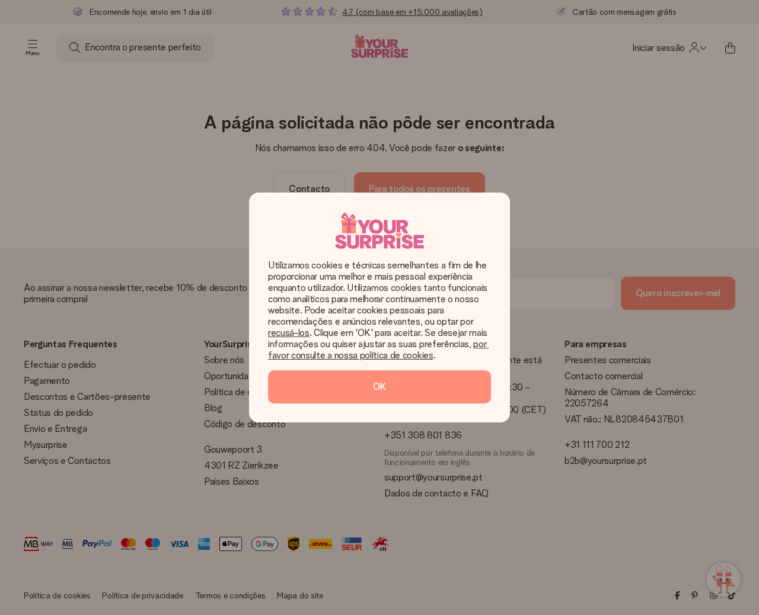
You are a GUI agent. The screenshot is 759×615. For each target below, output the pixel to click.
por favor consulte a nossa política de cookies (378, 349)
